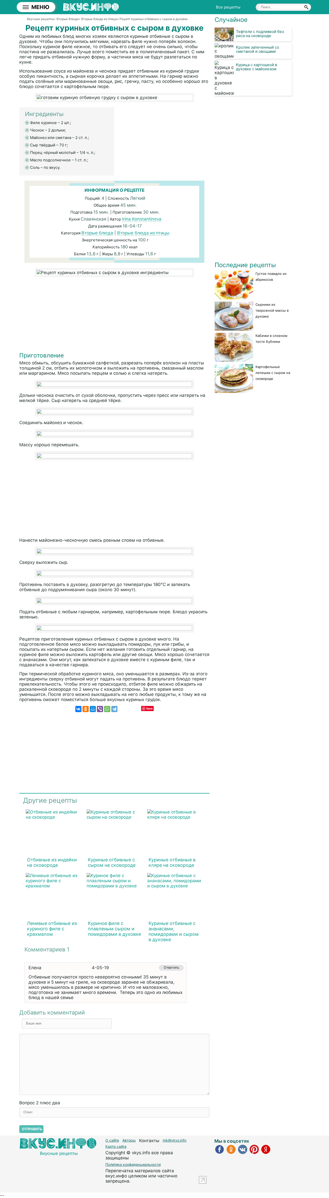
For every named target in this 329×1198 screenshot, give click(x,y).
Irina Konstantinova (141, 219)
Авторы (129, 1140)
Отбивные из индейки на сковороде (52, 862)
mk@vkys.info (174, 1140)
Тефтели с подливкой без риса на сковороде (260, 33)
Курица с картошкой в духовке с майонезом (256, 66)
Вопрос (39, 1102)
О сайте (112, 1140)
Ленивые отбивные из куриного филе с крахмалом (52, 929)
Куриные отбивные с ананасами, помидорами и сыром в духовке (174, 931)
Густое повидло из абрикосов (270, 277)
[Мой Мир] (93, 709)
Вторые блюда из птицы (143, 232)
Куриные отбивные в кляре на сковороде (172, 862)
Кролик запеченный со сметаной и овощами (257, 49)
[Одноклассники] (86, 709)
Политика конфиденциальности (133, 1164)
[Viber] (100, 709)
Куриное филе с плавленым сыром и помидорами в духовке (114, 929)
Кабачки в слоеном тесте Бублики (271, 339)
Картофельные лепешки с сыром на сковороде (272, 373)
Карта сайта (115, 1146)
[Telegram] (114, 709)
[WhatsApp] (107, 709)
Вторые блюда (97, 232)
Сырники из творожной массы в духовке (272, 310)
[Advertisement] (114, 316)
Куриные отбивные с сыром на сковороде (111, 862)
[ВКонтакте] (78, 709)
